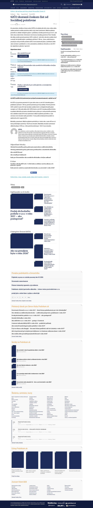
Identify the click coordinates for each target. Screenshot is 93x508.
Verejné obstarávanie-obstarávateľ (72, 410)
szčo (22, 187)
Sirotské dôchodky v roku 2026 (21, 318)
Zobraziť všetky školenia (17, 442)
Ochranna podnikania (22, 351)
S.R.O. (17, 8)
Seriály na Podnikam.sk (21, 342)
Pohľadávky (49, 404)
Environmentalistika (15, 416)
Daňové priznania (21, 366)
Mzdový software (32, 494)
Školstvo (66, 396)
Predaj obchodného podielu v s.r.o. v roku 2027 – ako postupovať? (21, 215)
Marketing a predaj (33, 410)
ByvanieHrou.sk (45, 1)
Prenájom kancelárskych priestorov (54, 491)
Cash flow (14, 401)
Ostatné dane (49, 401)
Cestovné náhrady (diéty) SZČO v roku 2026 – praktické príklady (31, 323)
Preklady (48, 490)
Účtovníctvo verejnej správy (70, 405)
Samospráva (49, 417)
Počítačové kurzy (50, 488)
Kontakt (16, 505)
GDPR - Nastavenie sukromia (23, 505)
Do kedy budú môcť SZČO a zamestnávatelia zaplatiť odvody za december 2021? (49, 265)
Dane (54, 8)
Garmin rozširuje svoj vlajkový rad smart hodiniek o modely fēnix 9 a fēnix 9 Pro (49, 222)
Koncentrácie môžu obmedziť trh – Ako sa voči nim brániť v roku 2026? (34, 382)
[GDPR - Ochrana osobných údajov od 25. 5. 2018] (32, 460)
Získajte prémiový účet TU (31, 4)
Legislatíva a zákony (33, 401)
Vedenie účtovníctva (69, 488)
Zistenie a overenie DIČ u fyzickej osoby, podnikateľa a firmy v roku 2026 (49, 251)
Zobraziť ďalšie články (17, 336)
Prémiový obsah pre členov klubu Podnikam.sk (30, 306)
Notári (48, 485)
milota (19, 24)
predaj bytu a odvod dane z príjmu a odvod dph (25, 293)
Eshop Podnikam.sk (19, 448)
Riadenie (48, 413)
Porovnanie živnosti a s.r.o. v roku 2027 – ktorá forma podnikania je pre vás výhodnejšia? (71, 61)
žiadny (66, 414)
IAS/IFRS (31, 398)
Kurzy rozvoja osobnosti (34, 490)
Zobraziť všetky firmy (16, 497)
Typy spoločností (24, 14)
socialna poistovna (15, 187)
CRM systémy (14, 488)
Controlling (14, 405)
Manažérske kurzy (33, 493)
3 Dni (74, 49)
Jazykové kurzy (32, 485)
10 (22, 297)
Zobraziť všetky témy (17, 300)
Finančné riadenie (32, 396)
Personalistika (50, 402)
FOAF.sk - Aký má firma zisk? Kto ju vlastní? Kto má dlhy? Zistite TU (27, 11)
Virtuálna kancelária (69, 490)
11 (25, 297)
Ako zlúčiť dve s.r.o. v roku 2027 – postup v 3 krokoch (28, 320)
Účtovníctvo (48, 8)
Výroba (66, 413)
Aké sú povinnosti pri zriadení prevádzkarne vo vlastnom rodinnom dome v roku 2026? (38, 331)
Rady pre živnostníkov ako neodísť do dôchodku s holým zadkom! (30, 157)
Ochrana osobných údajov (35, 503)
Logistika (31, 404)
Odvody (59, 8)
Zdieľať (34, 172)
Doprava (13, 408)
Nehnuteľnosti (50, 398)
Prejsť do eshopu (15, 476)
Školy (66, 398)
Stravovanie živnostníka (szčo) (74, 470)
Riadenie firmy (50, 414)
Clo (12, 402)
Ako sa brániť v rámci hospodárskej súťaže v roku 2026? (30, 350)
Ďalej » (29, 297)
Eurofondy (14, 417)
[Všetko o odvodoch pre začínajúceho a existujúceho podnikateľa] (46, 460)
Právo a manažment (51, 408)
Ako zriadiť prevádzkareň (18, 155)
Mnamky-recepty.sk (28, 1)
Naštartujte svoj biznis (66, 36)
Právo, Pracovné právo (51, 410)
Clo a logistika (14, 404)
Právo (48, 407)
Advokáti (13, 487)
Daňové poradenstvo (16, 490)
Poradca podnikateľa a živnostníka (25, 273)
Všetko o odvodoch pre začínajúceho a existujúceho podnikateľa (45, 472)
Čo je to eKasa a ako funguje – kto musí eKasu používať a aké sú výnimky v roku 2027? (38, 328)
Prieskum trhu (50, 493)
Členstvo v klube (75, 8)
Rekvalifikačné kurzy (51, 494)
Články (18, 14)
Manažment (23, 8)
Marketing (31, 8)
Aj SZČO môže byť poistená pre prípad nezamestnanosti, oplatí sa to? (33, 98)
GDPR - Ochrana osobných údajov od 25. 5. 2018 (31, 471)
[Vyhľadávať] (62, 4)
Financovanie (39, 8)
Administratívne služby (16, 485)
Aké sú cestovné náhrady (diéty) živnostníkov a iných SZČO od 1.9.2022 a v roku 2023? (72, 42)
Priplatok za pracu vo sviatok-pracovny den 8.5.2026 (27, 277)
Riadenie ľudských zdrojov (52, 416)
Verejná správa (68, 408)
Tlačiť (55, 24)
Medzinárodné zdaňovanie (34, 417)
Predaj (48, 411)
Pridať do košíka (23, 56)
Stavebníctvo (67, 401)
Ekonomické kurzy (15, 491)
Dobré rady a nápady (37, 1)
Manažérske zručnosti (33, 405)
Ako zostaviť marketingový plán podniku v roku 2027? (28, 326)
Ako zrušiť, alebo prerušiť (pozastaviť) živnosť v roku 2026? (29, 333)
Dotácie (13, 410)
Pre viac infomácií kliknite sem (26, 61)
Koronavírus (31, 399)
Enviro (13, 414)
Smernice (67, 399)
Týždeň (77, 49)
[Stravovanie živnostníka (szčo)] (75, 460)
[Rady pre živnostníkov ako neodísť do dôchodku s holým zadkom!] (18, 459)
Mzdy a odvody (50, 396)
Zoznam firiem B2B (19, 482)
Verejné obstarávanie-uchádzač (71, 411)
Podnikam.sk (21, 1)
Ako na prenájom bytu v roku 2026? (19, 252)
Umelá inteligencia (68, 407)
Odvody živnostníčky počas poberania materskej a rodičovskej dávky (31, 147)
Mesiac (81, 49)
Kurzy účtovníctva (32, 491)
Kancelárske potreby (33, 488)
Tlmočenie (67, 487)
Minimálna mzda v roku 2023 (68, 39)
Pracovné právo (50, 405)
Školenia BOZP (68, 485)
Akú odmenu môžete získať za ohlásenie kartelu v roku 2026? (32, 359)
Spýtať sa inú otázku (26, 300)
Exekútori (13, 494)
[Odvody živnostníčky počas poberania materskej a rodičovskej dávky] (61, 460)
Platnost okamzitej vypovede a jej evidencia (25, 285)
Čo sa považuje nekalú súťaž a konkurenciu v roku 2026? (30, 373)
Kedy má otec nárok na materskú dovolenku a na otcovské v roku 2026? (32, 168)
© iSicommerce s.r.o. (18, 502)
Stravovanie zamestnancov (20, 281)
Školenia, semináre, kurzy (22, 393)
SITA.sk (16, 1)
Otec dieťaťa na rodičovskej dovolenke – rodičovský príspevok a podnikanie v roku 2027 (71, 71)
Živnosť (13, 8)
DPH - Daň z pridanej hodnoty (17, 411)
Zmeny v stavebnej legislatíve (71, 417)
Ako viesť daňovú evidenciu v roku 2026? (27, 365)
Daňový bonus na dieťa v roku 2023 (69, 45)
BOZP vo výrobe (15, 399)
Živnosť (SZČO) (32, 14)
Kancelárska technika (33, 487)
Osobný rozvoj (50, 399)
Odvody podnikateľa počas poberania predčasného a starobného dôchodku (33, 149)
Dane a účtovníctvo (15, 407)
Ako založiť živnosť (16, 152)
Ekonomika (65, 8)
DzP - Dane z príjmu (15, 413)
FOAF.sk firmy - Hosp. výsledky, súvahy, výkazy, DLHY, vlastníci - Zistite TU (29, 177)
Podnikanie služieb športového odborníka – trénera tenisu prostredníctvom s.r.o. (36, 289)
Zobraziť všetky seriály (17, 387)
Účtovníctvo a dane (68, 404)
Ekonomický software (16, 493)
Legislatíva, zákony (33, 402)
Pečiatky (48, 487)
